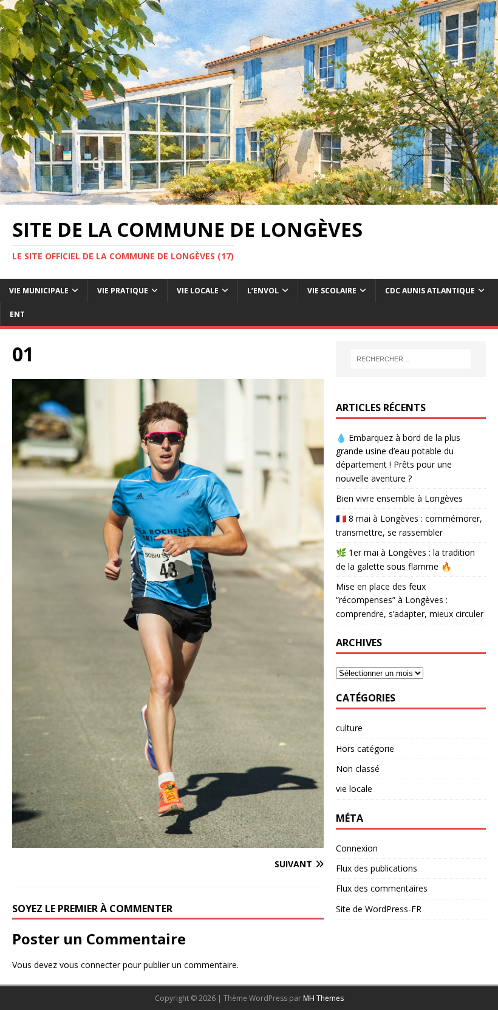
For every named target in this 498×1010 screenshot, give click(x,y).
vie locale (354, 788)
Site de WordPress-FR (378, 909)
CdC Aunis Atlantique (430, 290)
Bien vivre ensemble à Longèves (399, 498)
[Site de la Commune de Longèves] (249, 197)
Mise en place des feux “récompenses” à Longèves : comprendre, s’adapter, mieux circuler (409, 600)
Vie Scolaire (331, 290)
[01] (168, 840)
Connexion (357, 848)
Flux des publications (376, 868)
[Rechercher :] (410, 359)
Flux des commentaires (382, 888)
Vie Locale (198, 290)
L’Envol (263, 290)
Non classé (358, 768)
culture (349, 728)
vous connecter (90, 965)
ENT (17, 314)
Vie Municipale (39, 290)
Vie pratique (122, 290)
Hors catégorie (365, 748)
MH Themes (323, 998)
